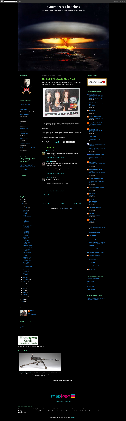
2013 (22, 199)
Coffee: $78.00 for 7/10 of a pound (27, 246)
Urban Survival (91, 289)
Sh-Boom (22, 124)
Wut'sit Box (91, 195)
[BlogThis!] (69, 142)
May (24, 288)
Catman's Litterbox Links (26, 372)
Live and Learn (92, 208)
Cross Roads (92, 136)
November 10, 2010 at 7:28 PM (55, 173)
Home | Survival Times (95, 266)
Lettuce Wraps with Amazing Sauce (97, 227)
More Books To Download (26, 250)
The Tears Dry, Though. (94, 215)
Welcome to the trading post (95, 157)
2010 (22, 206)
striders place (92, 269)
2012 (22, 201)
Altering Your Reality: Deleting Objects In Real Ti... (27, 265)
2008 (22, 301)
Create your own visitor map (63, 401)
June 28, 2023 (92, 105)
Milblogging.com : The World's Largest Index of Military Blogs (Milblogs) (97, 244)
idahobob (49, 177)
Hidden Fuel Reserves (26, 270)
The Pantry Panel (93, 129)
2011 (22, 204)
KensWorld (92, 110)
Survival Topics (91, 286)
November (25, 210)
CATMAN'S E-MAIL (22, 327)
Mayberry (49, 161)
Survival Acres (90, 284)
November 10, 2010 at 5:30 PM (55, 157)
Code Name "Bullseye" (95, 207)
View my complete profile (32, 314)
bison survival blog (94, 249)
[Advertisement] (72, 357)
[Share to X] (71, 142)
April (24, 290)
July (24, 284)
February (25, 294)
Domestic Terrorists (94, 255)
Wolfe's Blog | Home (94, 239)
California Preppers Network (96, 187)
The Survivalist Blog (94, 232)
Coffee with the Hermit (95, 116)
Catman (32, 310)
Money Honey (23, 109)
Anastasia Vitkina (93, 202)
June (24, 286)
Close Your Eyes (24, 133)
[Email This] (67, 142)
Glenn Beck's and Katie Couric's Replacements (27, 259)
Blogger (73, 417)
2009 (22, 299)
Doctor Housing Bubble (93, 278)
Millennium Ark (91, 281)
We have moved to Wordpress (96, 189)
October (25, 277)
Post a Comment (49, 195)
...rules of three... (93, 112)
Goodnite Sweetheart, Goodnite (28, 148)
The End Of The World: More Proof (26, 242)
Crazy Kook (92, 262)
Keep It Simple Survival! (95, 123)
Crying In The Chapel (25, 104)
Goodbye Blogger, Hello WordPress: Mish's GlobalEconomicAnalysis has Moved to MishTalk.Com (97, 148)
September (26, 279)
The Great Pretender (25, 143)
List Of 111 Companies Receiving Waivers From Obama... (27, 232)
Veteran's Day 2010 (26, 238)
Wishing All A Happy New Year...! (96, 118)
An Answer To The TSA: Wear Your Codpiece (27, 226)
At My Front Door (24, 138)
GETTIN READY (93, 162)
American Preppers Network (96, 252)
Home (62, 203)
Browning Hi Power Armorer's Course (26, 221)
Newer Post (46, 203)
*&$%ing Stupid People (27, 212)
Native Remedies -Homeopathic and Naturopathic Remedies (96, 298)
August (25, 281)
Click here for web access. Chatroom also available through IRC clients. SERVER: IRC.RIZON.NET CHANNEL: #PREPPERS (27, 166)
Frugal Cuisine (93, 226)
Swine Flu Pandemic (94, 220)
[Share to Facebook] (72, 142)
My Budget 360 (93, 94)
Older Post (77, 203)
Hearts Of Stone (24, 128)
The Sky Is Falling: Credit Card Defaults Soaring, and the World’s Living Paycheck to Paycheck (96, 97)
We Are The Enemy (25, 274)
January (25, 296)
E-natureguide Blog (94, 259)
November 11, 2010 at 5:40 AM (55, 191)
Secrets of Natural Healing (96, 178)
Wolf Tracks (92, 193)
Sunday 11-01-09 (93, 221)
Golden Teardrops (24, 114)
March (24, 292)
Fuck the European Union (95, 124)
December (25, 208)
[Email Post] (63, 142)
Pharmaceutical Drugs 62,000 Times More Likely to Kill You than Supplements (96, 181)
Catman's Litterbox (63, 7)
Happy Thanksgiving (27, 216)
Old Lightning (92, 235)
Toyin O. (48, 150)
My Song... (91, 213)
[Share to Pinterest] (74, 142)
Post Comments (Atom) (66, 208)
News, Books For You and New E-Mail (27, 254)
